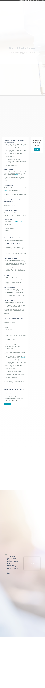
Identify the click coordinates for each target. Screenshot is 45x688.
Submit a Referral (31, 0)
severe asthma (22, 145)
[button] (44, 32)
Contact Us (42, 0)
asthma (16, 174)
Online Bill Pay (37, 0)
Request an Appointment (23, 0)
